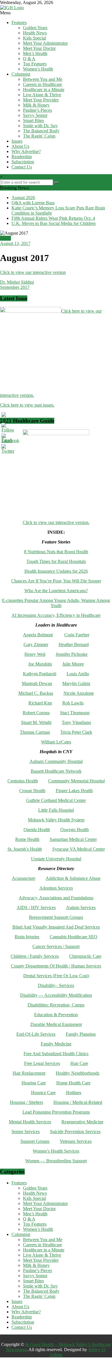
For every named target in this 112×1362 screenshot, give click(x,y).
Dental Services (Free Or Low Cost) (56, 975)
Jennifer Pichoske (72, 654)
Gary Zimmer (36, 644)
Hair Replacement (29, 1073)
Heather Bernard (74, 644)
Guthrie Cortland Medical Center (56, 800)
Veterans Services (76, 1141)
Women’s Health (38, 68)
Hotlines (73, 1092)
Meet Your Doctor (39, 48)
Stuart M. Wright (36, 722)
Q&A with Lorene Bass (33, 202)
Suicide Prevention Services (75, 1131)
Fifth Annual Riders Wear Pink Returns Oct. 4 (53, 218)
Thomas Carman (35, 732)
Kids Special (34, 38)
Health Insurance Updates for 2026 (56, 571)
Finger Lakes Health (74, 790)
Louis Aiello (78, 673)
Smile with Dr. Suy (40, 125)
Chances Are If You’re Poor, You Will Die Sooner (56, 580)
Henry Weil (34, 654)
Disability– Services (56, 985)
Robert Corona (36, 712)
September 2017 (15, 287)
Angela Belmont (38, 634)
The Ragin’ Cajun (39, 136)
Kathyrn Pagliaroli (39, 673)
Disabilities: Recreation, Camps (56, 1004)
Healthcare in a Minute (43, 89)
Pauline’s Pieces (37, 110)
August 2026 (23, 197)
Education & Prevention (56, 1014)
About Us (20, 146)
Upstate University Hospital (56, 858)
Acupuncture (23, 878)
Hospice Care (43, 1092)
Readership (21, 156)
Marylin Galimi (76, 683)
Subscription (22, 161)
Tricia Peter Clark (76, 732)
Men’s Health (35, 53)
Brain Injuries (27, 936)
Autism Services (81, 907)
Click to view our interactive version (33, 272)
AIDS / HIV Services (36, 907)
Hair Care (79, 1063)
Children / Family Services (35, 956)
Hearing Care (34, 1082)
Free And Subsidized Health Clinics (56, 1053)
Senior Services (25, 1131)
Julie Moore (73, 664)
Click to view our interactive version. (56, 522)
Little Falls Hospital (56, 810)
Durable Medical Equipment (56, 1024)
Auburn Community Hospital (56, 761)
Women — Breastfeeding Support (56, 1160)
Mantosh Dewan (37, 683)
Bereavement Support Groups (56, 917)
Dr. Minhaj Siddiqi (17, 282)
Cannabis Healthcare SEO (73, 936)
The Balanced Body (41, 130)
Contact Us (21, 166)
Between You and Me (42, 79)
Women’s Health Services (56, 1151)
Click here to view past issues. (27, 405)
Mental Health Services (30, 1121)
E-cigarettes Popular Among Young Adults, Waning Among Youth (56, 603)
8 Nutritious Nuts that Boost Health (56, 551)
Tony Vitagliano (76, 722)
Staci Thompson (75, 712)
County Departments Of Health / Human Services (56, 965)
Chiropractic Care (85, 956)
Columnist (20, 74)
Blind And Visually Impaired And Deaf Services (56, 927)
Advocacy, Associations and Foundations (56, 897)
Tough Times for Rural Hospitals (56, 561)
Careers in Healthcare (42, 84)
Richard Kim (40, 702)
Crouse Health (32, 790)
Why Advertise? (26, 151)
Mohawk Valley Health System (56, 819)
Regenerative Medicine (82, 1121)
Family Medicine (56, 1043)
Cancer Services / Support (56, 946)
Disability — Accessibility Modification (56, 995)
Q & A (29, 58)
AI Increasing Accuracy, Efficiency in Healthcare (56, 615)
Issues (16, 141)
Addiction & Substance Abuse (73, 878)
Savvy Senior (35, 115)
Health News (35, 32)
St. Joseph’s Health (24, 849)
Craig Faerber (76, 634)
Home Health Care (73, 1082)
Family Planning (81, 1034)
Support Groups (34, 1141)
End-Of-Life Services (35, 1034)
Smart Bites (33, 120)
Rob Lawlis (73, 702)
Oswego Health (74, 829)
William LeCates (56, 741)
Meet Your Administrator (45, 43)
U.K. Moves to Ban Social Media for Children (53, 223)
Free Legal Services (42, 1063)
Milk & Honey (36, 105)
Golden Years (35, 27)
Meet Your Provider (41, 99)
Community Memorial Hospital (76, 780)
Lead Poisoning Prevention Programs (56, 1112)
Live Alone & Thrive (42, 94)
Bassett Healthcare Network (56, 771)
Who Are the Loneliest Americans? (56, 590)
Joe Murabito (40, 664)
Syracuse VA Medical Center (78, 849)
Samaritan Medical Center (73, 839)
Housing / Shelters (26, 1102)
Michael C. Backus (35, 693)
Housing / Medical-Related (77, 1102)
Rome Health (27, 839)
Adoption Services (56, 888)
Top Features (35, 63)
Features (19, 22)
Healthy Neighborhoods (77, 1073)
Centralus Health (22, 780)
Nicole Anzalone (78, 693)
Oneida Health (37, 829)
